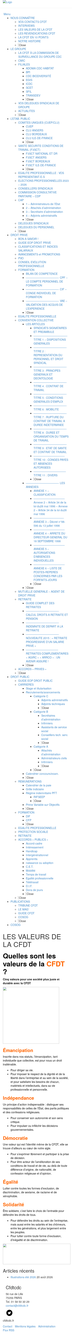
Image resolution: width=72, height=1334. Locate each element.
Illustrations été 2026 (23, 1277)
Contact (7, 1326)
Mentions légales (25, 1326)
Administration (46, 1326)
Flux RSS (8, 1330)
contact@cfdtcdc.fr (17, 1305)
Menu (7, 14)
